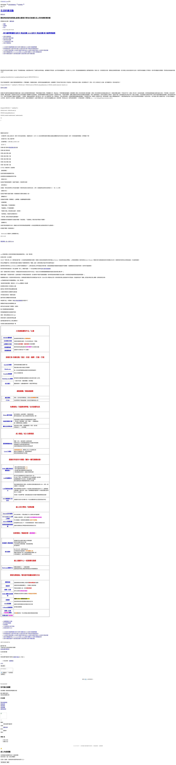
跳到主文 (3, 14)
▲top (2, 663)
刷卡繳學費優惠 (7, 623)
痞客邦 (14, 657)
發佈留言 (3, 674)
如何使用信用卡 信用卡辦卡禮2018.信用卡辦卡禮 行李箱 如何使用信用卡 (20, 48)
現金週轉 (3, 707)
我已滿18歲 (3, 762)
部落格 (5, 25)
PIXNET (77, 745)
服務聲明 (101, 745)
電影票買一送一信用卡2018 (7, 241)
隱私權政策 (96, 745)
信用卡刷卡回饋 (7, 39)
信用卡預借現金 (7, 43)
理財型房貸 (3, 709)
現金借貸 (3, 705)
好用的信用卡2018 (7, 628)
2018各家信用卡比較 (8, 41)
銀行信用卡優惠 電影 (8, 38)
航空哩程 (5, 624)
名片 (4, 27)
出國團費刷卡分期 (7, 621)
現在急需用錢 (4, 702)
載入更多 (3, 665)
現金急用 (3, 704)
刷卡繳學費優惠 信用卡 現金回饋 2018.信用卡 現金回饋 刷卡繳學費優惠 (29, 33)
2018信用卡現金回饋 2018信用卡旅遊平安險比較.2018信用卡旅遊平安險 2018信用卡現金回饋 (25, 50)
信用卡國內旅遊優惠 (46, 268)
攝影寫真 (12, 21)
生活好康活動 (7, 10)
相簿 (4, 24)
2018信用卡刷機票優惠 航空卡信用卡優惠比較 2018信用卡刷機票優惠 (20, 47)
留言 (18, 657)
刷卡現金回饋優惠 (18, 300)
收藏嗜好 (11, 660)
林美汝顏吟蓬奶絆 (5, 649)
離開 (8, 762)
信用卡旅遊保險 (7, 36)
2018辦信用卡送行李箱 (8, 626)
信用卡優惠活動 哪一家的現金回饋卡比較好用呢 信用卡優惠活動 (19, 53)
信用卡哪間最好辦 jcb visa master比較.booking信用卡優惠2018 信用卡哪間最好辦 (22, 52)
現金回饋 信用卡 (13, 147)
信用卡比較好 (4, 87)
